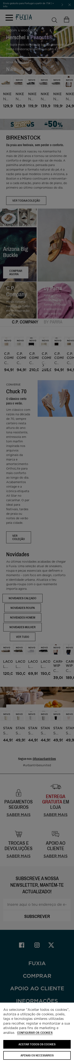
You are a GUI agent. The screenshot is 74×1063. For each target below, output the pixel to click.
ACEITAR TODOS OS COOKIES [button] (37, 1044)
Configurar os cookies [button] (35, 1033)
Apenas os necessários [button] (37, 1055)
